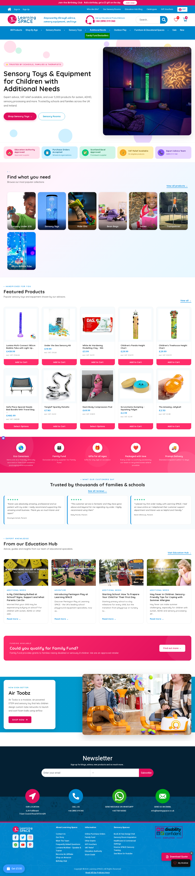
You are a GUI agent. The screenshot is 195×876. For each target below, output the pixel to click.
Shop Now (18, 719)
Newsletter (97, 758)
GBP (184, 9)
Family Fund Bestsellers (97, 35)
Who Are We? (93, 9)
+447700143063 (119, 810)
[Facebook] (15, 837)
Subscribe (146, 773)
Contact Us (61, 834)
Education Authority (93, 851)
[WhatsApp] (15, 845)
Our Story (60, 837)
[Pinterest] (30, 845)
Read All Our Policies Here (97, 872)
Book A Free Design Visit (124, 834)
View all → (185, 300)
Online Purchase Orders (95, 834)
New (182, 30)
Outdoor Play (120, 30)
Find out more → (172, 648)
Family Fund (90, 837)
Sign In (17, 9)
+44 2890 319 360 (75, 810)
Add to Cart (21, 362)
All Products (16, 30)
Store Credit (90, 854)
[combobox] (148, 20)
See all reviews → (97, 491)
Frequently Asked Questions (68, 844)
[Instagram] (30, 837)
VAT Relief (89, 847)
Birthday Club (61, 861)
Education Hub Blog (133, 9)
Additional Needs (98, 30)
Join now (130, 3)
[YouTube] (23, 845)
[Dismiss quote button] (191, 853)
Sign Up (26, 9)
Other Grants (90, 840)
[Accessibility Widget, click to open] (3, 438)
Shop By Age (32, 30)
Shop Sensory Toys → (20, 116)
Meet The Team (62, 840)
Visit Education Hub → (179, 552)
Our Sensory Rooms (112, 9)
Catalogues (152, 9)
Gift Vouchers (167, 9)
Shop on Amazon (63, 857)
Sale (174, 30)
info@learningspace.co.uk (162, 810)
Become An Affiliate (64, 854)
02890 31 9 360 (171, 154)
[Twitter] (23, 837)
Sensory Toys (75, 30)
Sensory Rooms (53, 30)
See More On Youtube (123, 853)
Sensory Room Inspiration (125, 837)
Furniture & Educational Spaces (149, 30)
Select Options (21, 426)
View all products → (177, 185)
